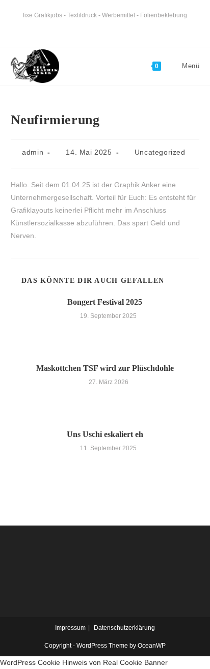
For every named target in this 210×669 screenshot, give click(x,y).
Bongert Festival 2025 (104, 302)
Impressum (70, 627)
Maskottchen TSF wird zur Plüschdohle (105, 368)
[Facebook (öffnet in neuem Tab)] (97, 27)
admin (32, 152)
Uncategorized (160, 152)
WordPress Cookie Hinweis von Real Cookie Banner (84, 662)
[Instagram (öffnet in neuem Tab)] (111, 27)
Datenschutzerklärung (124, 627)
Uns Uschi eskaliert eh (105, 434)
